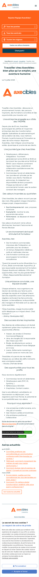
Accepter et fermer (20, 571)
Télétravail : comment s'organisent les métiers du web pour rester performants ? (21, 463)
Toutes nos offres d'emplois (19, 45)
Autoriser (28, 432)
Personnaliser (20, 566)
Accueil (16, 61)
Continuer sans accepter (10, 558)
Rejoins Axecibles (9, 424)
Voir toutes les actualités (11, 492)
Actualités (22, 61)
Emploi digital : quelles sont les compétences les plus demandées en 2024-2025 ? (21, 477)
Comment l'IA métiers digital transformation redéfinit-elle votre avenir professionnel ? (20, 484)
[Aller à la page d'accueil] (10, 5)
